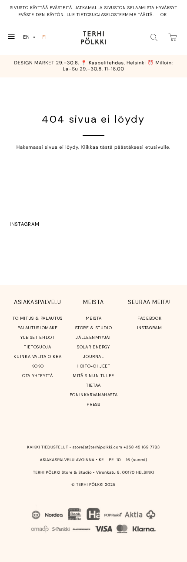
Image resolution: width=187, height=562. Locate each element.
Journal (93, 356)
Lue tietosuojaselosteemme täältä (110, 14)
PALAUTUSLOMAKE (37, 328)
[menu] (36, 37)
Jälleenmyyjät (93, 337)
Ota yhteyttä (37, 375)
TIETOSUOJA (37, 347)
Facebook (149, 318)
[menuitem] (30, 37)
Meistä (94, 318)
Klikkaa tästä (97, 147)
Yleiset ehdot (37, 337)
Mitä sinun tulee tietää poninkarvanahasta (94, 385)
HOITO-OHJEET (93, 366)
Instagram (24, 224)
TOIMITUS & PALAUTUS (38, 318)
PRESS (93, 404)
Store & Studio (93, 328)
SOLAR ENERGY (93, 347)
